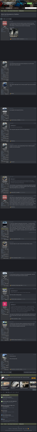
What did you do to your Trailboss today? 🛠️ (4, 388)
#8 (35, 195)
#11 (35, 272)
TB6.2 (3, 15)
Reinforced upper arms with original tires (10, 401)
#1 (35, 21)
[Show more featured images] (35, 384)
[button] (33, 3)
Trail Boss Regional (5, 417)
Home (3, 8)
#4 (35, 108)
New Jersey (6, 283)
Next (10, 372)
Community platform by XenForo (13, 430)
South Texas (6, 234)
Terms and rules (14, 428)
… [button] (6, 372)
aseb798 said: (13, 125)
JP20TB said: (13, 304)
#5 (35, 123)
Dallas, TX (7, 118)
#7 (35, 176)
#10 (35, 242)
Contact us (10, 428)
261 (7, 232)
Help (23, 428)
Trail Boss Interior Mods (6, 421)
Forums (8, 8)
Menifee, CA (6, 299)
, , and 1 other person (18, 192)
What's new (16, 8)
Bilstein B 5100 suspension (7, 397)
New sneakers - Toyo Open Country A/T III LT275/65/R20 (14, 388)
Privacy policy (20, 428)
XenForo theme (26, 430)
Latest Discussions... (6, 395)
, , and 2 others (18, 285)
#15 (35, 354)
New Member (5, 410)
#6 (35, 144)
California (7, 134)
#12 (35, 288)
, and (16, 318)
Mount (4, 419)
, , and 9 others (18, 339)
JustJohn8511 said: (14, 290)
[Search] (35, 3)
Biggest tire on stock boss (24, 388)
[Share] (34, 21)
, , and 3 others (17, 238)
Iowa (7, 312)
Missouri (7, 365)
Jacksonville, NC (6, 188)
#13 (35, 302)
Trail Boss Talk (5, 399)
